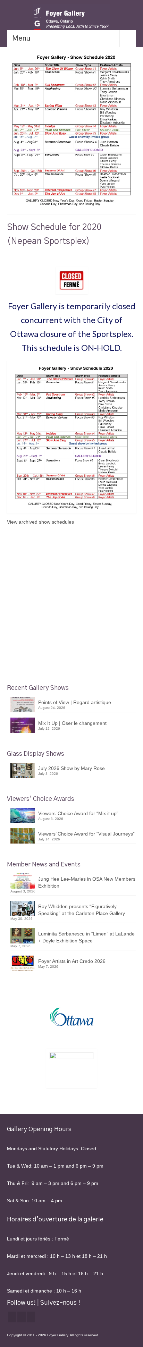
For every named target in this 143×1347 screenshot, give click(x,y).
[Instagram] (21, 1317)
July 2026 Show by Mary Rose (71, 768)
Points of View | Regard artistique (74, 702)
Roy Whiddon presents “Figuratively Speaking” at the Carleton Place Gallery (81, 910)
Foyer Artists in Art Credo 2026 (72, 961)
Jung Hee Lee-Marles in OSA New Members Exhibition (86, 882)
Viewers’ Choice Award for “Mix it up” (78, 813)
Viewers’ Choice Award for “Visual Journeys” (86, 834)
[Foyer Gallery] (71, 19)
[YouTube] (31, 1317)
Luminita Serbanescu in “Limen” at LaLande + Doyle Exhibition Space (86, 937)
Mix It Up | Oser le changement (72, 723)
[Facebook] (12, 1317)
